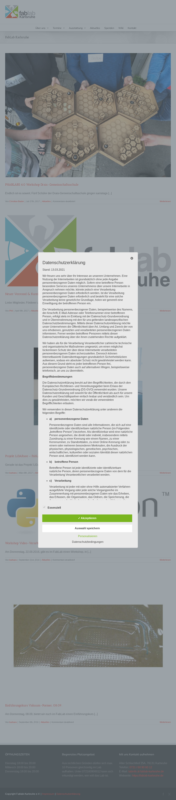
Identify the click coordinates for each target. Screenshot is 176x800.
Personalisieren (87, 536)
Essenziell (54, 507)
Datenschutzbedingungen (87, 541)
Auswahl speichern (87, 528)
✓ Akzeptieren (87, 518)
